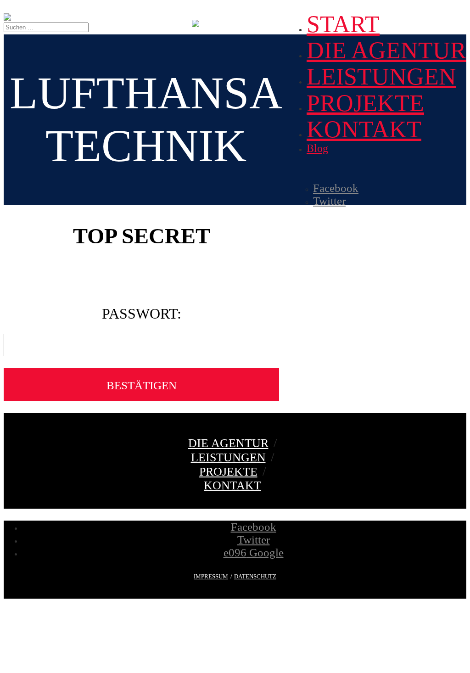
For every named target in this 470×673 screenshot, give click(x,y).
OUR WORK (241, 22)
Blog (317, 148)
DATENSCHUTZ (255, 576)
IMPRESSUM (211, 576)
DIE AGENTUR (386, 50)
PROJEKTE (365, 103)
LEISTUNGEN (381, 76)
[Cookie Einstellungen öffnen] (72, 665)
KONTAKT (364, 129)
